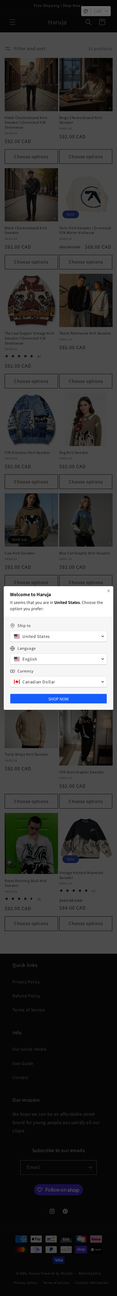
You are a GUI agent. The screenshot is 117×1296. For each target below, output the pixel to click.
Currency (25, 671)
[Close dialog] (108, 590)
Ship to (24, 625)
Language (26, 648)
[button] (96, 11)
